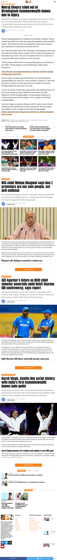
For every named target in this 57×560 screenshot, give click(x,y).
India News (32, 518)
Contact (17, 524)
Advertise (17, 526)
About (16, 518)
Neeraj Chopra (6, 121)
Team (16, 520)
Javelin (45, 120)
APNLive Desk (10, 204)
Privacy (17, 528)
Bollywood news (33, 530)
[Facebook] (2, 543)
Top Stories (32, 520)
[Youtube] (2, 546)
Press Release (33, 524)
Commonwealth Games (36, 120)
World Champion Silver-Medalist (19, 121)
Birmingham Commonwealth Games (20, 120)
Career (16, 522)
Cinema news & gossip (35, 528)
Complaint (17, 530)
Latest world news (34, 526)
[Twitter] (6, 543)
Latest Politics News (34, 522)
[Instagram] (10, 543)
